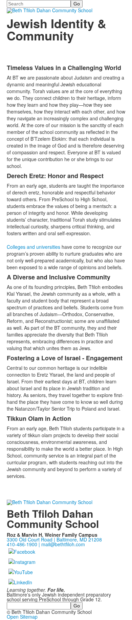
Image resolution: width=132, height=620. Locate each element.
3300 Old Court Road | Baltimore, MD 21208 (54, 539)
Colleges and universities (33, 246)
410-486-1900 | (24, 544)
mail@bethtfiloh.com (63, 544)
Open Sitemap (22, 616)
